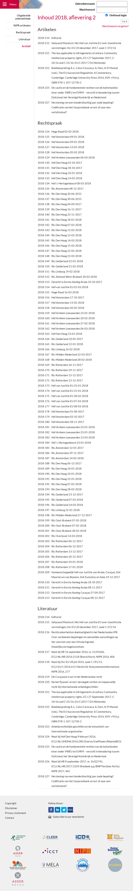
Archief (26, 46)
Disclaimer (11, 808)
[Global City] (82, 864)
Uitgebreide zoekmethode (22, 17)
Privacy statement (15, 812)
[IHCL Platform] (115, 837)
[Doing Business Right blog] (115, 850)
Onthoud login (118, 15)
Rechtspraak (23, 32)
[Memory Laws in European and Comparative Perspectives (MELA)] (50, 864)
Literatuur (24, 39)
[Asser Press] (17, 850)
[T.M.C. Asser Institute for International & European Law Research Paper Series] (70, 809)
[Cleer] (50, 837)
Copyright (10, 803)
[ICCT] (50, 850)
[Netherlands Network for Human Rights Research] (17, 864)
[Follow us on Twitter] (64, 809)
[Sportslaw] (17, 837)
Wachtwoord (87, 9)
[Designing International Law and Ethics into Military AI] (115, 864)
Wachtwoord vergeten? (115, 26)
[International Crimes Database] (82, 837)
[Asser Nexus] (17, 878)
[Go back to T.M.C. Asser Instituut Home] (66, 4)
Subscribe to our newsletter (68, 816)
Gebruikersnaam (85, 3)
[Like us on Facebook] (51, 809)
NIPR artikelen (22, 25)
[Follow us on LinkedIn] (57, 809)
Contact (9, 817)
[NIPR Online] (82, 850)
